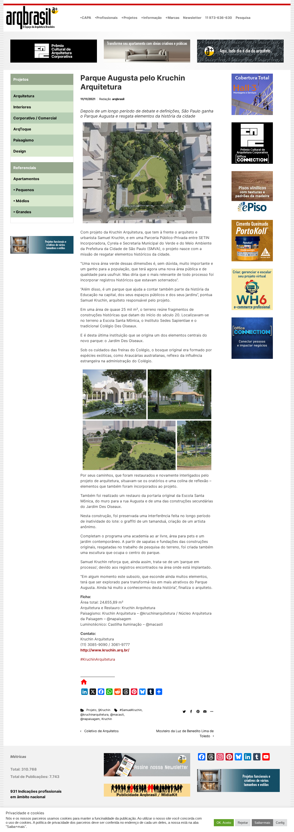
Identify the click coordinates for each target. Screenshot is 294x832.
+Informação (151, 18)
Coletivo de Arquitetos (101, 731)
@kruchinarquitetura (94, 714)
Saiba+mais (262, 822)
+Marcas (172, 18)
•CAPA (85, 18)
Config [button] (280, 822)
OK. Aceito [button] (224, 822)
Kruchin (107, 719)
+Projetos (129, 18)
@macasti (117, 714)
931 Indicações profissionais (36, 791)
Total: (15, 769)
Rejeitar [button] (243, 822)
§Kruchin (104, 710)
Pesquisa (243, 18)
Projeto (91, 710)
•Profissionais (106, 18)
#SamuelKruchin (131, 710)
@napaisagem (90, 719)
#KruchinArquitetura (97, 659)
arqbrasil (118, 99)
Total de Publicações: (29, 776)
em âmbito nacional (27, 797)
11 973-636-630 (218, 18)
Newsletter (192, 18)
